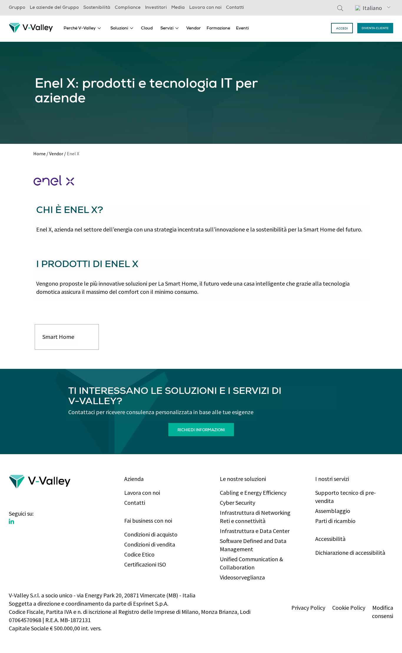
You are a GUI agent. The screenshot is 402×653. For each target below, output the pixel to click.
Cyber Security (237, 502)
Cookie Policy (348, 607)
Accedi (342, 28)
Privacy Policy (308, 607)
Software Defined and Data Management (253, 545)
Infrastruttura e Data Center (255, 530)
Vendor (193, 28)
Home (39, 153)
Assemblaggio (332, 510)
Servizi (166, 28)
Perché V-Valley (80, 28)
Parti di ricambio (335, 520)
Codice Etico (139, 554)
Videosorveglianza (242, 577)
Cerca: (340, 8)
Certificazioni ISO (145, 564)
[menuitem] (82, 28)
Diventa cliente (375, 28)
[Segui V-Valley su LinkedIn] (11, 522)
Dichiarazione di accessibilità (350, 552)
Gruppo (17, 8)
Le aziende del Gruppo (54, 8)
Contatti (235, 8)
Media (178, 8)
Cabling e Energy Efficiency (253, 492)
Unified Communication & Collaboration (251, 563)
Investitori (156, 8)
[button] (372, 7)
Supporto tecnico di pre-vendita (345, 496)
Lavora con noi (205, 8)
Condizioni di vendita (149, 544)
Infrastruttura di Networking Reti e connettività (255, 516)
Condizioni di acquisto (150, 534)
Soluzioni (119, 28)
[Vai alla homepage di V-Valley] (31, 27)
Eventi (242, 28)
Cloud (147, 28)
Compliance (128, 8)
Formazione (218, 28)
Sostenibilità (96, 8)
